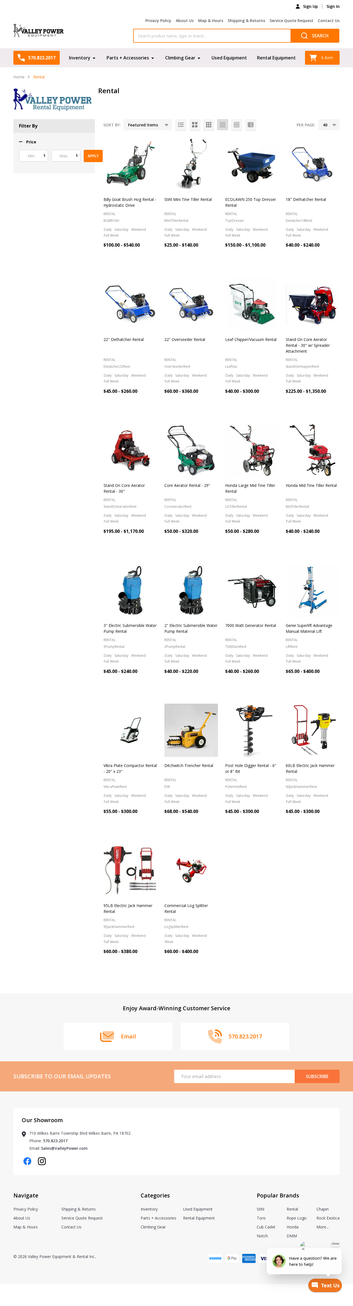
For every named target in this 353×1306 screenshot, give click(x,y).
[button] (27, 141)
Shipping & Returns (246, 20)
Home (19, 77)
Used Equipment (229, 58)
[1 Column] (180, 124)
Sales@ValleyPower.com (64, 1148)
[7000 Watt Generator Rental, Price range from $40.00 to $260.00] (252, 590)
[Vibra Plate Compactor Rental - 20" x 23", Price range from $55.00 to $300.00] (130, 730)
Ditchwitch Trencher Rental (188, 765)
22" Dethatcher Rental (124, 339)
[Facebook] (27, 1161)
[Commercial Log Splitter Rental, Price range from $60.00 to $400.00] (191, 870)
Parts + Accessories (128, 58)
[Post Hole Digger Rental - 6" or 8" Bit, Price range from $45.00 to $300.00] (252, 730)
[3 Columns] (208, 124)
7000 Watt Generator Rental (250, 625)
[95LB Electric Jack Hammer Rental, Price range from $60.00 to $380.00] (130, 870)
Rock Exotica (328, 1218)
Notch (262, 1235)
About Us (185, 20)
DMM (292, 1235)
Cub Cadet (266, 1227)
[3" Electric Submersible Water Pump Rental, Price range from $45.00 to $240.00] (130, 590)
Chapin (322, 1209)
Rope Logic (297, 1218)
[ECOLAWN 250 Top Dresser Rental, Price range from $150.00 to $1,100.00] (252, 164)
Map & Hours (210, 20)
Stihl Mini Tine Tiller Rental (188, 199)
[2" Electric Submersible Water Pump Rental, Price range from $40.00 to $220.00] (191, 590)
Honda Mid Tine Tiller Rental (311, 485)
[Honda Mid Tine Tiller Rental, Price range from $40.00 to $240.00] (312, 450)
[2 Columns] (194, 124)
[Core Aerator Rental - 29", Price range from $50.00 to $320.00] (191, 450)
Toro (261, 1218)
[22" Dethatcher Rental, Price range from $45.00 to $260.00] (130, 304)
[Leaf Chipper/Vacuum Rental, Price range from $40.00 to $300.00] (252, 304)
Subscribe (317, 1076)
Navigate (25, 1195)
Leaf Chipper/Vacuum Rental (251, 339)
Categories (155, 1195)
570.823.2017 (55, 1140)
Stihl (260, 1209)
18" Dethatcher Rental (306, 199)
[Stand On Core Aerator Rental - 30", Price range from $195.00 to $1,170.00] (130, 450)
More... (322, 1227)
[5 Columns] (236, 124)
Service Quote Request (291, 20)
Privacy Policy (158, 20)
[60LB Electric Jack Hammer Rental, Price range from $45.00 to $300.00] (312, 730)
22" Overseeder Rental (184, 339)
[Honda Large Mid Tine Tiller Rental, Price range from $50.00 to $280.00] (252, 450)
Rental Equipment (276, 58)
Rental (292, 1209)
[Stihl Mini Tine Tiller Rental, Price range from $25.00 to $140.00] (191, 164)
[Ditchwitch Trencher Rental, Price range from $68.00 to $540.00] (191, 730)
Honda (293, 1227)
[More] (94, 57)
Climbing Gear (180, 58)
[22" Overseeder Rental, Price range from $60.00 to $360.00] (191, 304)
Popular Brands (278, 1195)
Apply (93, 155)
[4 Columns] (222, 124)
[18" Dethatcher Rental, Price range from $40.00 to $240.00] (312, 164)
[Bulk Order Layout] (250, 124)
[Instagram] (41, 1161)
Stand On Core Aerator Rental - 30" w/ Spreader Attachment (308, 345)
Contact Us (329, 20)
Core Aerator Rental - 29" (187, 485)
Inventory (79, 58)
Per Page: (306, 125)
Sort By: (112, 125)
